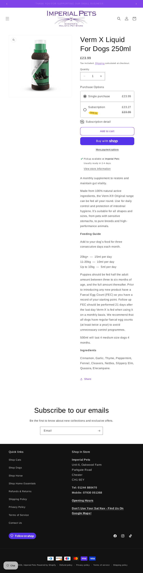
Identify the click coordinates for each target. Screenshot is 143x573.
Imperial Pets (30, 565)
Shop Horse (16, 475)
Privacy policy (83, 565)
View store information (97, 168)
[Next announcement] (136, 4)
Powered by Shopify (46, 565)
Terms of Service (19, 515)
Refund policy (66, 565)
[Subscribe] (99, 431)
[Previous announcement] (7, 4)
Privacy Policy (17, 507)
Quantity (84, 69)
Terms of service (101, 565)
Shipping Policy (18, 499)
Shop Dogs (15, 467)
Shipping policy (120, 565)
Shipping (100, 63)
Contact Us (15, 522)
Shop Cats (15, 459)
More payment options (107, 149)
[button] (7, 18)
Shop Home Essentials (22, 483)
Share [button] (87, 379)
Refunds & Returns (20, 491)
